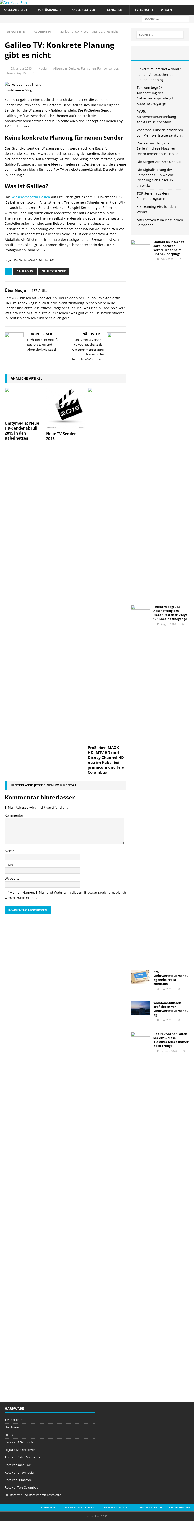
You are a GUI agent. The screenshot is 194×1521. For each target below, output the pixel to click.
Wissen (166, 10)
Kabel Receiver (83, 10)
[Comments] (179, 53)
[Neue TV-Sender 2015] (65, 408)
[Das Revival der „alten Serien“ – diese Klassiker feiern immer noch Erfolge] (140, 1209)
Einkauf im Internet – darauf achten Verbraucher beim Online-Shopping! (159, 74)
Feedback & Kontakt (117, 1507)
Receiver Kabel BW (18, 1465)
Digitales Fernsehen (82, 68)
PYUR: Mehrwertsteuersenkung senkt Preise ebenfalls (156, 116)
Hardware (12, 1427)
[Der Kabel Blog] (13, 2)
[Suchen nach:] (165, 18)
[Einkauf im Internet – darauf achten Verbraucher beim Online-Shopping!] (140, 417)
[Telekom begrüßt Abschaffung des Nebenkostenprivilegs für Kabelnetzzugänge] (140, 782)
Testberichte (143, 10)
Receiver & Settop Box (20, 1442)
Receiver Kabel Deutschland (24, 1457)
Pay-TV (21, 73)
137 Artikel (40, 290)
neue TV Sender (54, 271)
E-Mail (10, 864)
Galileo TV (25, 271)
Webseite (12, 878)
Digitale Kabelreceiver (20, 1450)
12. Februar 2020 (167, 1051)
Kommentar (14, 815)
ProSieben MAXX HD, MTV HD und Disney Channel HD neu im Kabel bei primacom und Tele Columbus (106, 760)
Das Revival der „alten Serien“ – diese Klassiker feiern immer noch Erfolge (157, 148)
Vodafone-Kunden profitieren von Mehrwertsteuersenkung (171, 1009)
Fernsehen (114, 10)
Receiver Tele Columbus (21, 1487)
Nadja (42, 68)
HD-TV (9, 1435)
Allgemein (60, 68)
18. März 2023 (165, 259)
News (11, 73)
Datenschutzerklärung (79, 1507)
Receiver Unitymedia (19, 1472)
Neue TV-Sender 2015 (61, 436)
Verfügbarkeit (49, 10)
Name (9, 850)
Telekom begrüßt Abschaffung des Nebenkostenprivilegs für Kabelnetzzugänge (170, 613)
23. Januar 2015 (21, 68)
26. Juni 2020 (164, 989)
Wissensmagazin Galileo (31, 197)
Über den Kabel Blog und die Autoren (164, 1507)
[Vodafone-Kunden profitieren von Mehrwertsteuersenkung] (140, 1008)
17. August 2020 (166, 624)
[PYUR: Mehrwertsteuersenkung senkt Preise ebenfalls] (140, 977)
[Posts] (140, 53)
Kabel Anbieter (15, 10)
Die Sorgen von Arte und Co (159, 161)
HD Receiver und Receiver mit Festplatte (33, 1495)
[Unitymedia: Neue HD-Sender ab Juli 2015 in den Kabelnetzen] (24, 403)
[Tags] (160, 53)
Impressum (47, 1507)
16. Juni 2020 (164, 1020)
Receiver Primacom (18, 1480)
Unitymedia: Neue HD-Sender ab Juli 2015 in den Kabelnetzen (22, 430)
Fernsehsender (107, 68)
